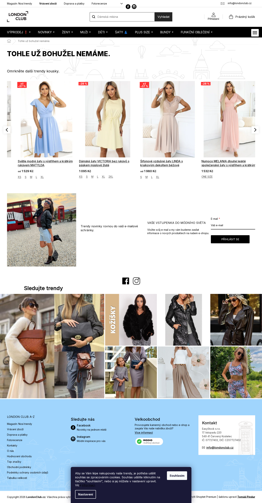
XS (12, 176)
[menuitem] (18, 32)
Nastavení (85, 494)
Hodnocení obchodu (19, 456)
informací (88, 485)
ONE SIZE (200, 176)
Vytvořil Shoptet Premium (201, 496)
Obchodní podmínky (19, 467)
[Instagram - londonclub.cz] (134, 6)
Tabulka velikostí (17, 477)
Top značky (14, 461)
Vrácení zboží (48, 3)
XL (35, 176)
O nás (10, 450)
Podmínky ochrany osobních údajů (27, 472)
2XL (104, 176)
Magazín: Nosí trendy (19, 3)
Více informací (144, 432)
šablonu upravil (237, 496)
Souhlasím (177, 475)
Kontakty (12, 445)
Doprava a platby (74, 3)
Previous (7, 129)
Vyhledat (163, 17)
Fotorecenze (99, 3)
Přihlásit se (230, 239)
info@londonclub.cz (220, 447)
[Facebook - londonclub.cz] (128, 6)
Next (255, 129)
